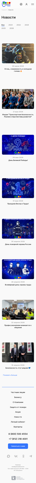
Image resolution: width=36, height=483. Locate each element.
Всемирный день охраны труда (18, 285)
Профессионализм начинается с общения (18, 326)
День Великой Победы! (18, 160)
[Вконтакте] (16, 456)
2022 (19, 25)
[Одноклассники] (23, 456)
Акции (18, 412)
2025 (4, 28)
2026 (12, 28)
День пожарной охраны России (18, 244)
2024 (27, 25)
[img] (18, 478)
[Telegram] (30, 456)
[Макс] (8, 456)
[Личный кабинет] (26, 4)
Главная (4, 10)
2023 (10, 25)
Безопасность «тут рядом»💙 (18, 368)
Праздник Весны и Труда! (18, 204)
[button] (18, 446)
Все (3, 25)
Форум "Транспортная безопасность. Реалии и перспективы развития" (18, 116)
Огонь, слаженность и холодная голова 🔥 (18, 70)
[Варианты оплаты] (21, 4)
